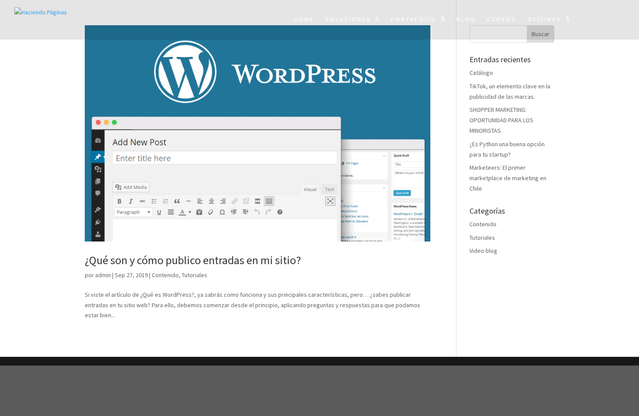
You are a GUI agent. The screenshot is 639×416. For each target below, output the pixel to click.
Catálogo (481, 73)
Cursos (501, 19)
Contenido (165, 275)
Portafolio (414, 19)
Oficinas (544, 19)
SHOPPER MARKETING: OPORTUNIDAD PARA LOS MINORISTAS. (501, 120)
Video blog (483, 251)
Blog (466, 19)
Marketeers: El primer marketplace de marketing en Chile (507, 178)
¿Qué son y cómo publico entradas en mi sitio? (193, 260)
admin (103, 275)
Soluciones (348, 19)
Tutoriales (194, 275)
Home (304, 19)
